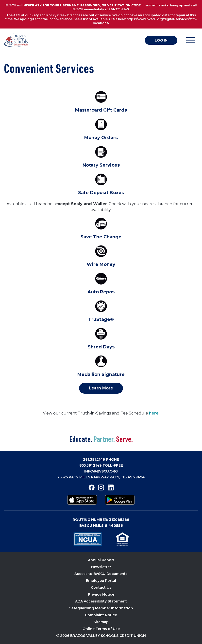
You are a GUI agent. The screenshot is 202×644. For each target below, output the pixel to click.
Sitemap (101, 622)
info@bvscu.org (101, 471)
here (154, 413)
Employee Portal (101, 580)
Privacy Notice (101, 594)
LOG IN (161, 40)
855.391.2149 (90, 465)
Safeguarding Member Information (101, 608)
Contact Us (101, 587)
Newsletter (101, 567)
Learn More (101, 388)
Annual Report (101, 560)
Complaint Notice (101, 615)
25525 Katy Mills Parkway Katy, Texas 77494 (101, 477)
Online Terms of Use (101, 629)
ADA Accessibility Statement (101, 601)
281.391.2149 (94, 459)
